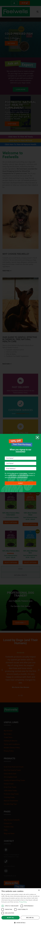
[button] (20, 922)
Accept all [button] (10, 917)
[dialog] (20, 907)
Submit (20, 483)
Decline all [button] (30, 917)
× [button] (39, 890)
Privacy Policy (23, 902)
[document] (20, 463)
